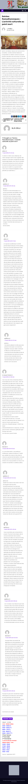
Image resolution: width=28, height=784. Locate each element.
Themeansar (14, 781)
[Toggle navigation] (22, 11)
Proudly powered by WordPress (10, 780)
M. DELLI (10, 28)
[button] (25, 10)
